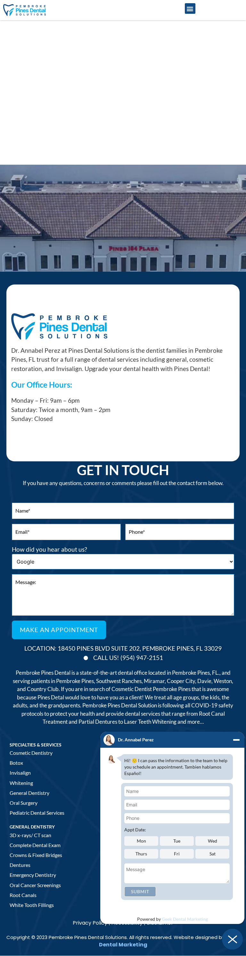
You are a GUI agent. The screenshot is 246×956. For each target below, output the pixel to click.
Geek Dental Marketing (185, 919)
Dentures (20, 865)
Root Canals (23, 895)
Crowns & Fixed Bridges (36, 855)
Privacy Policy (90, 923)
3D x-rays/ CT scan (30, 835)
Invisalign (20, 773)
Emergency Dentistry (33, 875)
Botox (16, 763)
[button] (190, 8)
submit (140, 891)
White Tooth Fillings (32, 905)
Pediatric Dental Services (37, 813)
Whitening (21, 783)
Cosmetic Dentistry (31, 753)
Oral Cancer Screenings (35, 885)
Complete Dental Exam (35, 845)
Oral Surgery (23, 803)
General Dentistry (29, 793)
